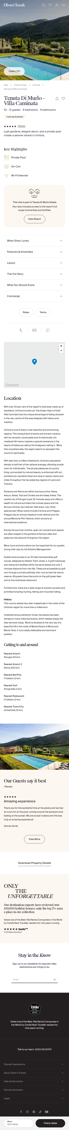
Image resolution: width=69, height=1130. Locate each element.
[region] (34, 365)
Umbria (36, 85)
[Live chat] (48, 330)
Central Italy (20, 85)
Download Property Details (34, 863)
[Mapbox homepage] (12, 385)
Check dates (50, 1123)
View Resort (34, 219)
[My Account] (56, 5)
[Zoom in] (61, 346)
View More (34, 839)
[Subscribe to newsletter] (54, 978)
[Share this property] (57, 98)
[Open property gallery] (34, 40)
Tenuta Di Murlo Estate (15, 89)
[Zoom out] (61, 350)
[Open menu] (63, 5)
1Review (21, 126)
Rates (26, 312)
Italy (6, 85)
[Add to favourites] (63, 98)
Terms (43, 312)
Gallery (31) (14, 71)
